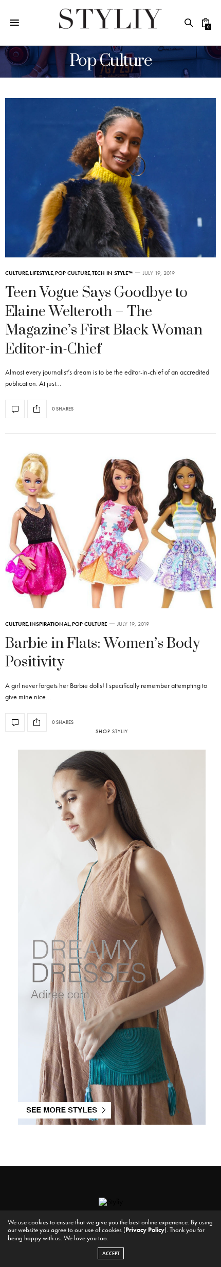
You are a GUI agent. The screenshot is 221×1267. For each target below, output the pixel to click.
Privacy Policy (144, 1229)
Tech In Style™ (112, 273)
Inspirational (50, 624)
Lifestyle (41, 273)
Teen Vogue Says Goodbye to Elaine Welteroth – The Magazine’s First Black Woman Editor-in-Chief (103, 321)
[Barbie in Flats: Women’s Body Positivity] (110, 528)
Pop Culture (72, 273)
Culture (16, 273)
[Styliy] (110, 23)
